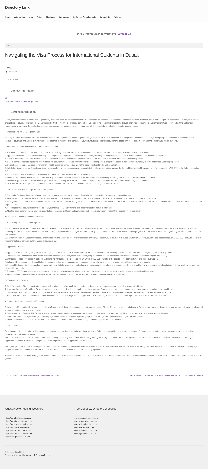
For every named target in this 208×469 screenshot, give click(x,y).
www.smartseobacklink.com (86, 418)
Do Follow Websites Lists (84, 17)
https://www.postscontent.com (17, 437)
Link (31, 17)
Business (50, 17)
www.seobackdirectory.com (85, 421)
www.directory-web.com (84, 427)
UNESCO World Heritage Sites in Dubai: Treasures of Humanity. (32, 375)
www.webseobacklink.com (85, 424)
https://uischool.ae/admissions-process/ (22, 101)
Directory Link (17, 7)
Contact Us (105, 17)
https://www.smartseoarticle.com (18, 424)
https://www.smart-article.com (17, 427)
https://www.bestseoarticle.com (18, 418)
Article (39, 17)
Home (7, 17)
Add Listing (19, 17)
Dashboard (64, 17)
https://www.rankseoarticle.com (18, 430)
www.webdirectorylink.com (85, 430)
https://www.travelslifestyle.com (18, 421)
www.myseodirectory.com (85, 434)
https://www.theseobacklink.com (18, 434)
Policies (117, 17)
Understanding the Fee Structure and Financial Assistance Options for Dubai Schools (166, 375)
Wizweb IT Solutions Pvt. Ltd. (38, 455)
